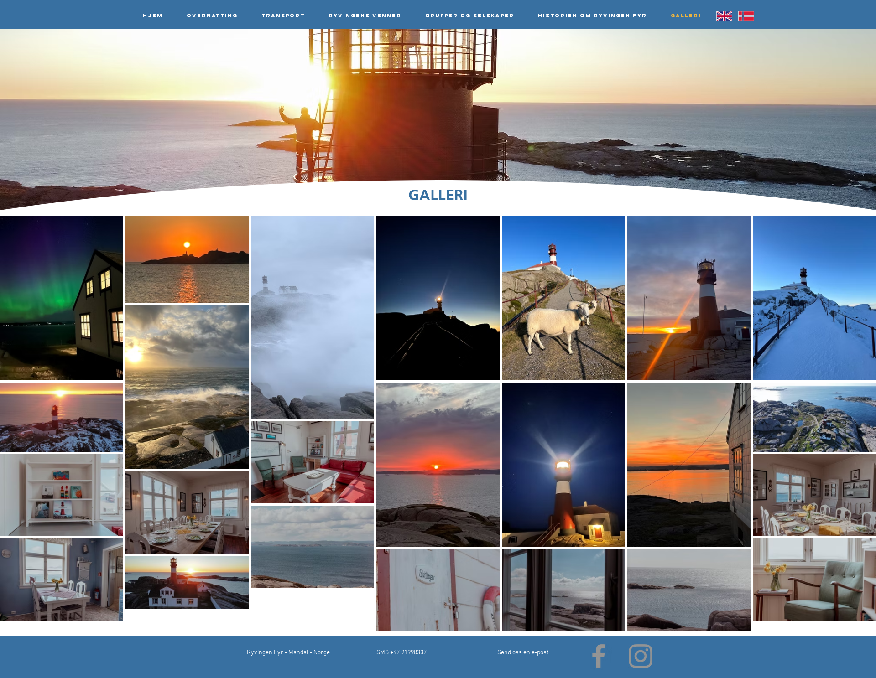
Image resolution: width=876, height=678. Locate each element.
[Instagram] (641, 656)
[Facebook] (599, 656)
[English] (724, 15)
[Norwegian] (746, 15)
